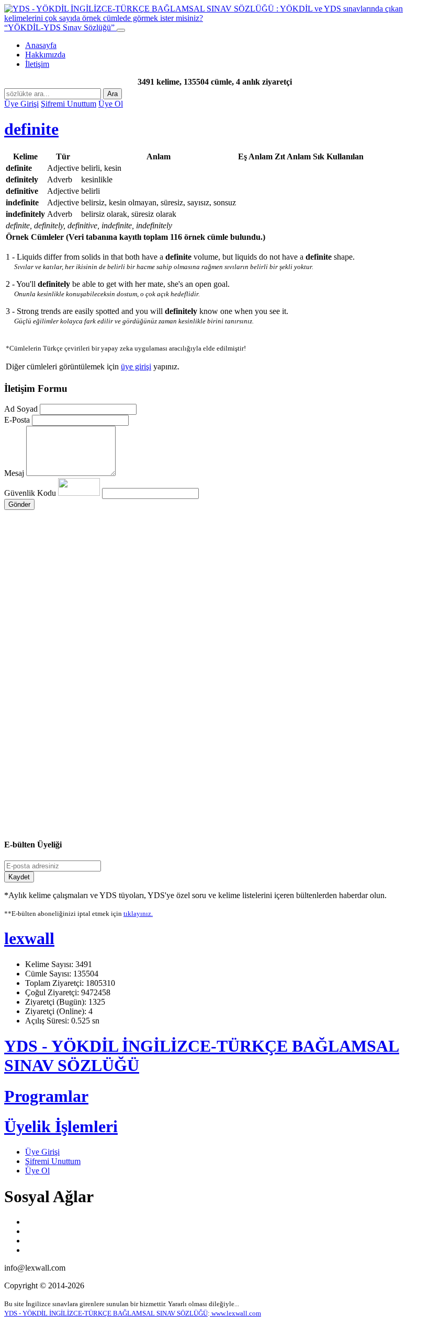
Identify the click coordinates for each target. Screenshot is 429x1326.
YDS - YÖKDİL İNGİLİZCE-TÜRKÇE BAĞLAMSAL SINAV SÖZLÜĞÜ (106, 1313)
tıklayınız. (138, 913)
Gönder (19, 504)
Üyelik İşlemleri (61, 1126)
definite (31, 129)
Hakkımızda (45, 54)
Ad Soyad (21, 408)
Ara (112, 94)
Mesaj (14, 473)
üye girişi (136, 366)
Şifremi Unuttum (68, 103)
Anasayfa (41, 45)
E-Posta (17, 419)
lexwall (29, 938)
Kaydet (19, 877)
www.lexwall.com (235, 1313)
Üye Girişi (21, 103)
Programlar (46, 1096)
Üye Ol (110, 103)
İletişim (37, 64)
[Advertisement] (214, 609)
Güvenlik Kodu (31, 492)
